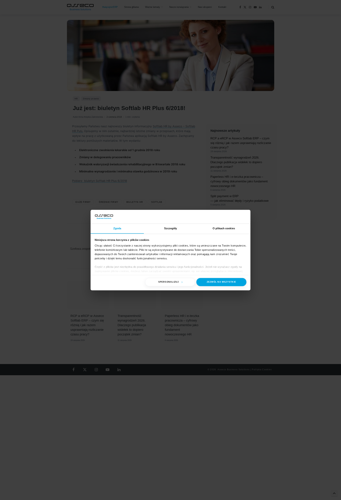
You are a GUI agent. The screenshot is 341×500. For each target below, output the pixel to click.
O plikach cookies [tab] (224, 228)
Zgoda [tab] (117, 228)
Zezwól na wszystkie (221, 282)
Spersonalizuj (168, 282)
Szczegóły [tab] (170, 228)
